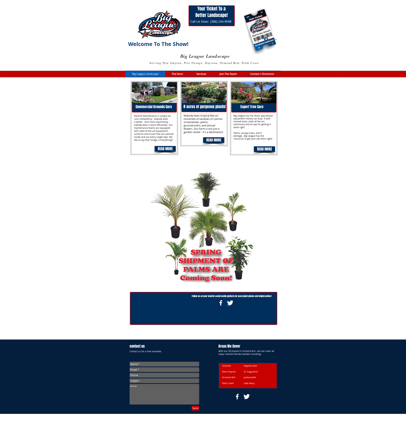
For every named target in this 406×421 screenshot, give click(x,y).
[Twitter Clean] (230, 303)
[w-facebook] (220, 303)
